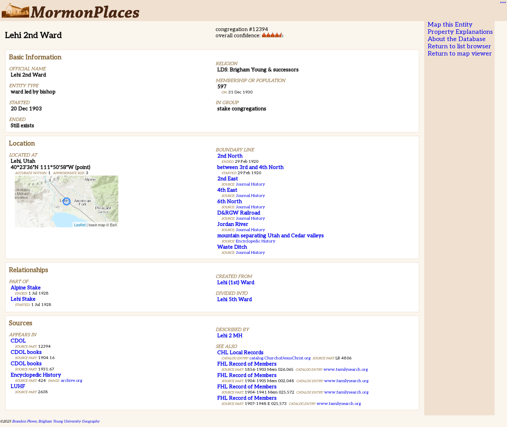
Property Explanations (460, 32)
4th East (227, 190)
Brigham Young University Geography (68, 421)
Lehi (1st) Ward (235, 282)
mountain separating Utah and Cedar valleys (270, 235)
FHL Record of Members (247, 364)
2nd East (227, 179)
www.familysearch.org (346, 369)
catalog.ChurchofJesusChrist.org (279, 358)
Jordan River (232, 224)
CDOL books (26, 352)
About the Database (457, 39)
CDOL (18, 341)
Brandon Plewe (24, 421)
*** (502, 4)
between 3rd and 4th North (250, 167)
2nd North (229, 156)
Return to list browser (459, 46)
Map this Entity (450, 24)
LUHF (18, 386)
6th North (229, 201)
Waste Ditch (232, 247)
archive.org (71, 380)
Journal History (250, 184)
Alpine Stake (26, 288)
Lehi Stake (23, 299)
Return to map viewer (460, 53)
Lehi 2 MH (229, 335)
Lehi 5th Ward (234, 299)
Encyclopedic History (255, 241)
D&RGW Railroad (238, 213)
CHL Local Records (240, 352)
